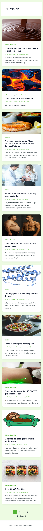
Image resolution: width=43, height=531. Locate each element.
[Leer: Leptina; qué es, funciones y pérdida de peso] (21, 275)
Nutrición (13, 45)
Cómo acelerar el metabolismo (19, 98)
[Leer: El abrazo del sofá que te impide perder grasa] (21, 420)
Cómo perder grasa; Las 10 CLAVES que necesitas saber (21, 392)
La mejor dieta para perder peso (19, 343)
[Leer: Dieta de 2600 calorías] (21, 471)
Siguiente (21, 516)
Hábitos (7, 45)
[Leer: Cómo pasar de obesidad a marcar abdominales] (21, 225)
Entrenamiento (9, 95)
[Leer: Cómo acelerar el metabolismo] (21, 80)
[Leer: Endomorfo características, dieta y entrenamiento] (21, 175)
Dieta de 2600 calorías (15, 489)
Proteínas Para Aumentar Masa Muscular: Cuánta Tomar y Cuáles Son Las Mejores (20, 143)
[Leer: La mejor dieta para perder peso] (21, 325)
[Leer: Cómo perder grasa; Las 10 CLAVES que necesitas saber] (21, 373)
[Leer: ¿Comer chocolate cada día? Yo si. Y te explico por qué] (21, 30)
